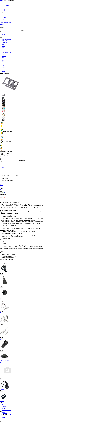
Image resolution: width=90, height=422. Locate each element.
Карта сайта (10, 414)
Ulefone (4, 12)
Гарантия (3, 14)
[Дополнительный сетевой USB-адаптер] (22, 356)
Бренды (3, 7)
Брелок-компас (2, 389)
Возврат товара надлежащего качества (6, 36)
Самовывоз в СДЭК (2, 162)
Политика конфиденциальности (5, 35)
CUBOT (4, 9)
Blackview (4, 8)
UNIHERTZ (3, 46)
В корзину (2, 287)
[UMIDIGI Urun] (22, 292)
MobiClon (31, 181)
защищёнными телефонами (13, 181)
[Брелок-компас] (22, 384)
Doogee (2, 66)
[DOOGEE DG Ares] (22, 370)
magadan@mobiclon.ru (4, 27)
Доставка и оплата (4, 13)
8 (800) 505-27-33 (2, 0)
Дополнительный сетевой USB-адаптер (5, 360)
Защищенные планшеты (6, 5)
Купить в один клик (4, 260)
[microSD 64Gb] (22, 396)
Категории (3, 2)
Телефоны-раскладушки (4, 42)
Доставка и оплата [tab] (4, 168)
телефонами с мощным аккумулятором (21, 181)
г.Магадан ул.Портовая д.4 (6, 23)
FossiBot (4, 10)
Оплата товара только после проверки (6, 22)
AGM (2, 49)
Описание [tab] (3, 167)
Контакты (3, 15)
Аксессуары (3, 43)
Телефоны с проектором (4, 40)
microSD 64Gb (2, 401)
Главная (3, 1)
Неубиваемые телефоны (4, 38)
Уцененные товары (4, 56)
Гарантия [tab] (3, 169)
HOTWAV (4, 11)
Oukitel (2, 45)
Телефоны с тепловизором (6, 4)
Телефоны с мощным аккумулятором (7, 3)
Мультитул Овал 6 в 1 (2, 310)
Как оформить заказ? (4, 17)
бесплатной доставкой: (8, 159)
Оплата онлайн (3, 18)
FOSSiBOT (3, 47)
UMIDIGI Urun (2, 297)
